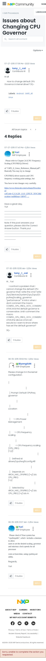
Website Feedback (23, 637)
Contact (27, 613)
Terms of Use (20, 630)
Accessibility (32, 633)
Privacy (11, 630)
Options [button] (37, 50)
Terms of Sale (32, 630)
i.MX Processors (11, 13)
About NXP (10, 609)
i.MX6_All (29, 93)
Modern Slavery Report (17, 633)
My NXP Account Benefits (23, 617)
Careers (23, 609)
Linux (11, 97)
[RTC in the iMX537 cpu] (35, 129)
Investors (35, 609)
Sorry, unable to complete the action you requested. (22, 653)
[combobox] (23, 39)
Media (17, 613)
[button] (29, 70)
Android (20, 93)
